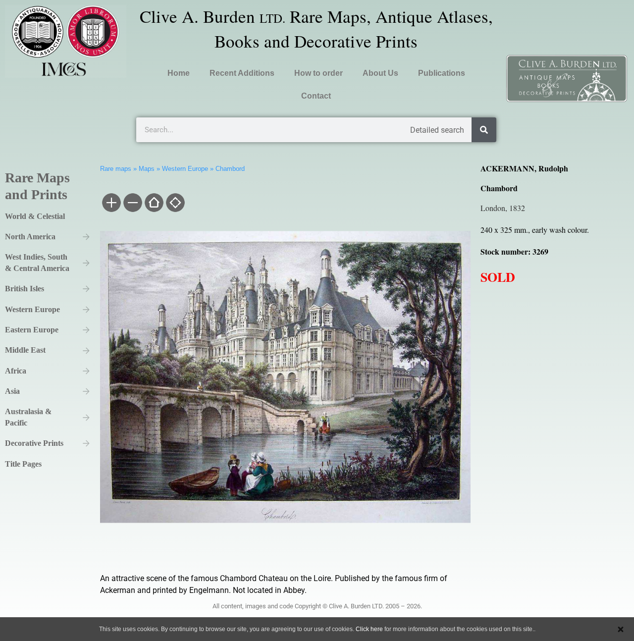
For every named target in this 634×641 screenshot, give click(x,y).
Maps (147, 168)
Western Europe (185, 168)
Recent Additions (242, 73)
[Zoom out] (132, 203)
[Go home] (153, 203)
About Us (380, 73)
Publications (441, 73)
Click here (369, 629)
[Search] (484, 129)
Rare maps (115, 168)
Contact (316, 96)
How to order (318, 73)
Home (178, 73)
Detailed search (437, 130)
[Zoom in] (110, 203)
